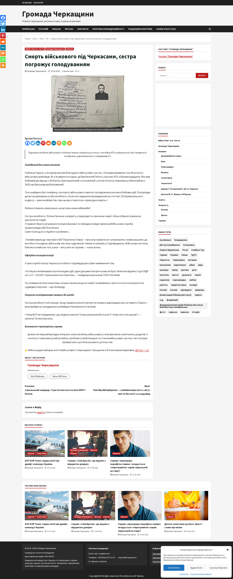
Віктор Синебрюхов (170, 244)
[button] (227, 549)
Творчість (163, 205)
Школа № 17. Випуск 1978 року (176, 194)
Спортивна (41, 453)
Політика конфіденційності (201, 574)
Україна (174, 254)
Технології (166, 183)
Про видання (159, 553)
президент (186, 289)
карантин (164, 279)
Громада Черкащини (58, 14)
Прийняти (174, 568)
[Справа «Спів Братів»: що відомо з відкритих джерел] (88, 443)
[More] (69, 143)
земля (198, 274)
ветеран (192, 259)
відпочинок (180, 264)
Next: (121, 390)
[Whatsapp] (64, 143)
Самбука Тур (197, 249)
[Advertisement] (183, 105)
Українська (28, 29)
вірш (200, 264)
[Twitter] (32, 143)
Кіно (163, 161)
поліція (193, 284)
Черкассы (165, 259)
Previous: (55, 390)
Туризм (162, 220)
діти (194, 269)
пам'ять (164, 284)
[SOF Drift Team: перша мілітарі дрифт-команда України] (45, 443)
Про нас (69, 29)
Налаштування (218, 568)
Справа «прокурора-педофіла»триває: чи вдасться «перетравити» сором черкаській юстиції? (139, 527)
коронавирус (179, 279)
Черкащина (179, 259)
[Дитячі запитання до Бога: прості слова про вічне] (186, 505)
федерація (172, 299)
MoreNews (125, 576)
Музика (93, 450)
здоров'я (186, 274)
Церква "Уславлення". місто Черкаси (179, 188)
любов (192, 279)
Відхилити (196, 568)
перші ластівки (178, 284)
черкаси (173, 312)
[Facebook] (27, 143)
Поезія (164, 209)
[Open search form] (210, 29)
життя (175, 274)
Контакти (83, 29)
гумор (175, 269)
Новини (69, 49)
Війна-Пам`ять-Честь (35, 49)
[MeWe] (53, 143)
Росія (185, 249)
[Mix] (59, 143)
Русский (43, 29)
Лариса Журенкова (169, 249)
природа (199, 289)
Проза (164, 215)
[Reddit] (48, 143)
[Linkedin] (38, 143)
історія (195, 312)
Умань (184, 254)
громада (164, 269)
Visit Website (37, 376)
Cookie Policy (184, 574)
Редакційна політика (140, 29)
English (56, 29)
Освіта (161, 199)
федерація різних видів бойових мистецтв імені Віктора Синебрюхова (181, 305)
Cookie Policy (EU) (166, 29)
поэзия (163, 289)
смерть (198, 294)
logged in (41, 412)
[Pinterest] (43, 143)
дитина (185, 269)
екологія (164, 274)
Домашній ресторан (171, 155)
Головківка (189, 244)
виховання (165, 264)
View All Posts (59, 376)
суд (161, 299)
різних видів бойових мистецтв (175, 294)
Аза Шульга (165, 239)
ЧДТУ (194, 254)
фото (162, 312)
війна (192, 264)
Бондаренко (180, 239)
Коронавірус (167, 166)
